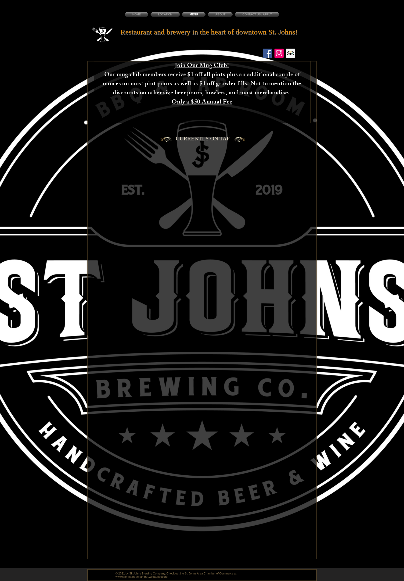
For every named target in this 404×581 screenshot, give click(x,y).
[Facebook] (267, 53)
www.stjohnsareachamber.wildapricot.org (141, 576)
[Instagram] (279, 53)
